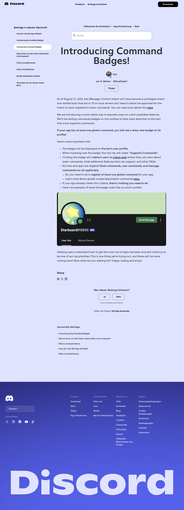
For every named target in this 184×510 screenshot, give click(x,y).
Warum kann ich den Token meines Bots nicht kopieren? (33, 55)
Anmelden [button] (168, 4)
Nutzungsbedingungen (150, 401)
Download (76, 401)
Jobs (95, 406)
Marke (96, 411)
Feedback (80, 4)
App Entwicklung (122, 26)
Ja (104, 297)
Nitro (73, 406)
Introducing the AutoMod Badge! (30, 40)
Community (121, 425)
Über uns (97, 401)
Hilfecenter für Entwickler (97, 26)
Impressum (144, 432)
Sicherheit (121, 406)
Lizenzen (143, 428)
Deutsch (13, 409)
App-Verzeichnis (79, 415)
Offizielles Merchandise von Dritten (124, 442)
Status (74, 411)
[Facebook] (58, 279)
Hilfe (118, 401)
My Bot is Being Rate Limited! (28, 76)
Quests (119, 434)
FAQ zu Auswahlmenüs (26, 63)
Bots (137, 26)
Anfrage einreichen (97, 4)
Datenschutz (145, 406)
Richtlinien (144, 418)
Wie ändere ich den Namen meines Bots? (30, 84)
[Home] (14, 5)
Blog (118, 411)
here (150, 107)
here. (137, 179)
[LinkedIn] (66, 279)
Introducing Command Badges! (29, 47)
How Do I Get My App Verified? (29, 34)
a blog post (120, 157)
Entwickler (121, 429)
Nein (118, 297)
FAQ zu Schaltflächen (25, 69)
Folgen (111, 88)
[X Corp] (62, 279)
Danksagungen (146, 423)
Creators (120, 420)
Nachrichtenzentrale (103, 415)
